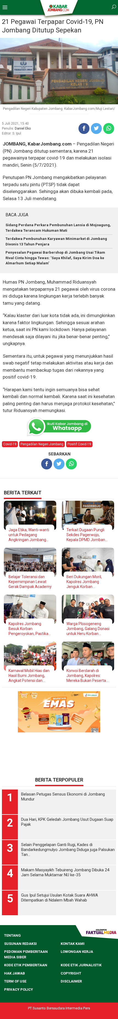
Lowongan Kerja (77, 952)
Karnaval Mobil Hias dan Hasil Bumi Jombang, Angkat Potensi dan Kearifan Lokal (29, 675)
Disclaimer (71, 981)
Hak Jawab (14, 973)
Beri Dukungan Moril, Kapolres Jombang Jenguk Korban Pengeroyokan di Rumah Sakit (87, 582)
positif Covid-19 (79, 444)
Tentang (12, 935)
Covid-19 (9, 444)
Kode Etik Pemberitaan (25, 965)
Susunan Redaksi (20, 944)
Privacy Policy (18, 989)
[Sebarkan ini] (83, 128)
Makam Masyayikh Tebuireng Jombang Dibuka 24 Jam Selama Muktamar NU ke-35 (65, 872)
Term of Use (15, 981)
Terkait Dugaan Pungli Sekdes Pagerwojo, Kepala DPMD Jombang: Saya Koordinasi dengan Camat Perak (87, 535)
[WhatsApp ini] (108, 128)
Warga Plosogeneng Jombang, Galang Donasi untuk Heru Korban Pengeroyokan (87, 629)
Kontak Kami (73, 944)
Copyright (71, 973)
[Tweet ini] (96, 128)
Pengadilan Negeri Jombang (42, 444)
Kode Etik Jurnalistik (81, 965)
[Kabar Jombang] (58, 7)
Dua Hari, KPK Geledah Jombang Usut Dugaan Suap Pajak (67, 822)
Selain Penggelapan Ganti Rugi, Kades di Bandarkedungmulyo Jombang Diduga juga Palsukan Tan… (68, 849)
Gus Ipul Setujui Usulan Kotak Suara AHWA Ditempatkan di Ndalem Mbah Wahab (59, 898)
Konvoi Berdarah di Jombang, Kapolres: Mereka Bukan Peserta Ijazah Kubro (86, 675)
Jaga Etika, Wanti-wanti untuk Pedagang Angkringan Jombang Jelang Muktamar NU (29, 535)
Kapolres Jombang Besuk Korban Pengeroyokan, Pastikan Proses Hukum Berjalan (29, 629)
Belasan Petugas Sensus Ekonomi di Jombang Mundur (63, 797)
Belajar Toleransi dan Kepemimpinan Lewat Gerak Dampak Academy (30, 582)
